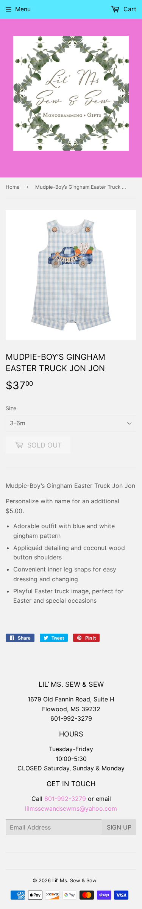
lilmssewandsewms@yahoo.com (71, 808)
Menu (23, 9)
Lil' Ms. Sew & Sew (74, 880)
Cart (129, 9)
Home (13, 187)
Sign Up (119, 827)
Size (11, 408)
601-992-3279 (71, 718)
